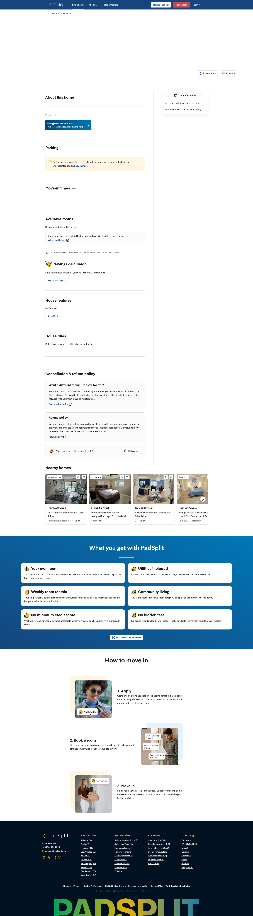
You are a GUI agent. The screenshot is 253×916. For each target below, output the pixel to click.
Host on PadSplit (161, 4)
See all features (55, 316)
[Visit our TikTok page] (59, 857)
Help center (134, 451)
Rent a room (181, 4)
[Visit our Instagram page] (54, 857)
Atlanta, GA (50, 843)
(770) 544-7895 (52, 847)
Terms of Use (157, 886)
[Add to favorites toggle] (84, 477)
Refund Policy (172, 109)
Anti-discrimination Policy (178, 886)
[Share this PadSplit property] (78, 477)
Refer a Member (110, 4)
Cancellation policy (58, 404)
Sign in (197, 4)
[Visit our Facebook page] (43, 857)
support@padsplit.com (55, 851)
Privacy (77, 886)
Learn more (82, 165)
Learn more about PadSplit (128, 637)
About (92, 4)
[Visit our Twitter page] (49, 857)
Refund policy (56, 436)
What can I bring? (57, 240)
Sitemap (67, 886)
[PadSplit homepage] (58, 5)
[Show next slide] (203, 499)
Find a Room (78, 4)
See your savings (55, 280)
